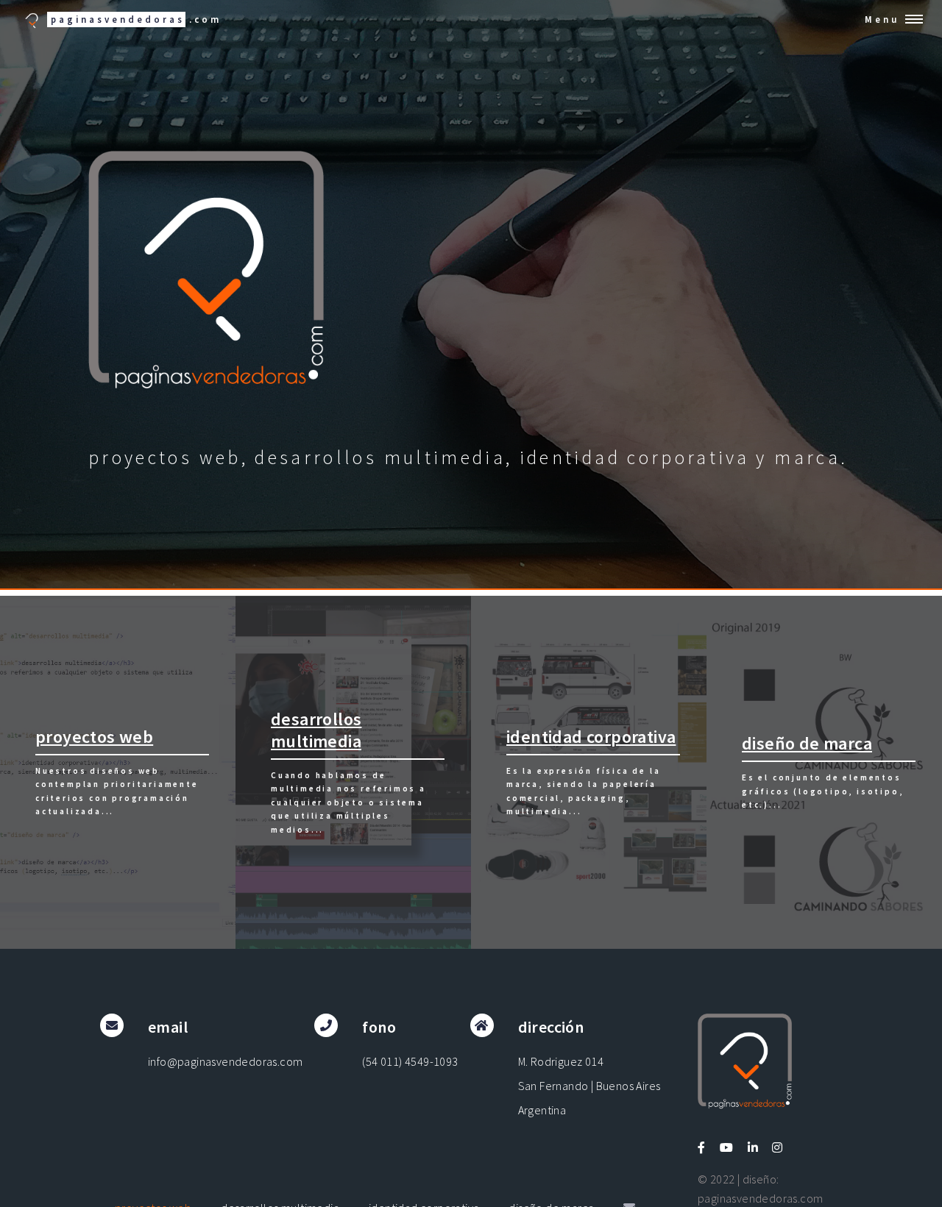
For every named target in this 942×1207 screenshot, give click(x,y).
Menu (882, 19)
